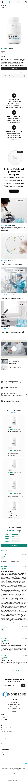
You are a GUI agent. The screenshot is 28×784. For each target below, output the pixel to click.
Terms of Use (4, 758)
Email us (14, 711)
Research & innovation (6, 727)
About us (3, 725)
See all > (14, 412)
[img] (4, 555)
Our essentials (4, 717)
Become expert (4, 743)
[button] (4, 48)
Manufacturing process (7, 731)
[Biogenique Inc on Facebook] (13, 699)
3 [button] (14, 670)
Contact (3, 760)
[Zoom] (26, 42)
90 (3, 52)
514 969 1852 (14, 703)
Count (3, 50)
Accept (14, 773)
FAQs (2, 752)
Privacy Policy (16, 770)
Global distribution (5, 740)
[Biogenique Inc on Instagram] (11, 699)
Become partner (5, 738)
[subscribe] (23, 685)
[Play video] (14, 349)
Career (2, 742)
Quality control (4, 729)
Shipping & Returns (5, 754)
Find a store (4, 719)
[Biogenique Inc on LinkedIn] (16, 699)
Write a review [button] (14, 545)
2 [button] (12, 670)
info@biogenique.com (14, 704)
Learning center (5, 745)
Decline (14, 777)
